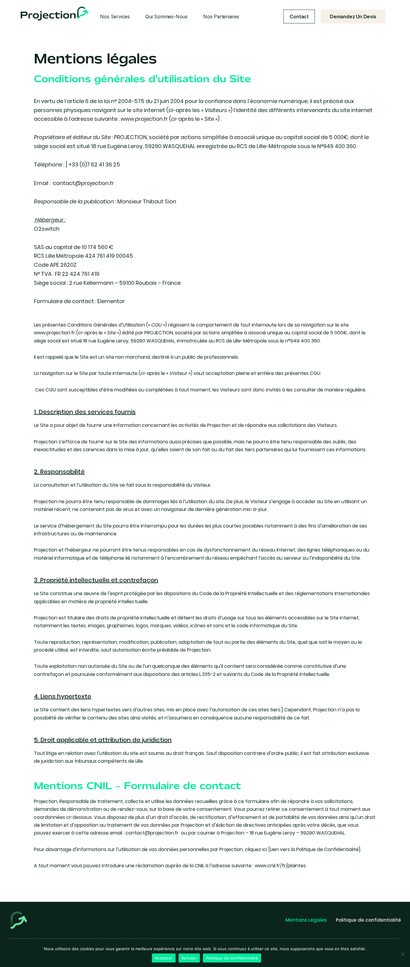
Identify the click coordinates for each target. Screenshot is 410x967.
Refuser (189, 958)
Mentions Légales (306, 920)
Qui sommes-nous (166, 17)
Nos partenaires (221, 17)
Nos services (115, 17)
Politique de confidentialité (368, 920)
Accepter (164, 958)
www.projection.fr (144, 119)
